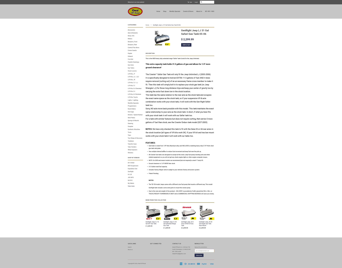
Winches (130, 153)
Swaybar (130, 126)
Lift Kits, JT (131, 74)
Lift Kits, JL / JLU (133, 77)
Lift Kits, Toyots (133, 97)
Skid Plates (131, 118)
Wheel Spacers (132, 150)
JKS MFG (131, 177)
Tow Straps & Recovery (135, 138)
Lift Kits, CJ (131, 91)
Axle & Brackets (133, 33)
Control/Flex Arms (133, 47)
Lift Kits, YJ (131, 85)
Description (150, 53)
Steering (130, 123)
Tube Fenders (132, 147)
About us (130, 249)
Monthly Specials (174, 11)
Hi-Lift (130, 174)
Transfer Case (132, 144)
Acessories (131, 30)
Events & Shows (188, 11)
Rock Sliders (132, 109)
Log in (196, 2)
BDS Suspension (133, 166)
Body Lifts (131, 36)
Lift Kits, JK (131, 79)
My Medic (131, 183)
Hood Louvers (132, 71)
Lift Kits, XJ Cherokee (134, 88)
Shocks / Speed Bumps (135, 115)
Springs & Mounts (133, 120)
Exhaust (130, 56)
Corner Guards (132, 50)
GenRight (130, 171)
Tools (129, 132)
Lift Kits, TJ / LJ (133, 82)
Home (158, 11)
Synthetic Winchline (134, 129)
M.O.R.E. (130, 180)
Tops (129, 135)
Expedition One (132, 169)
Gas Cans (131, 65)
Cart (190, 2)
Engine (130, 53)
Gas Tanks (131, 68)
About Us (199, 11)
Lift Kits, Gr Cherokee (134, 94)
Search (129, 247)
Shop (164, 11)
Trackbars (131, 141)
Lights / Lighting (133, 100)
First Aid (130, 59)
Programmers (132, 106)
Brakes (130, 39)
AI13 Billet (131, 163)
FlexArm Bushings (133, 62)
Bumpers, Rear (132, 44)
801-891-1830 (209, 11)
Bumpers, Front (132, 42)
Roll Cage (131, 112)
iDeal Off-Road (142, 263)
